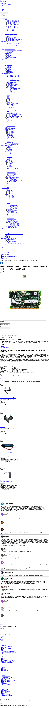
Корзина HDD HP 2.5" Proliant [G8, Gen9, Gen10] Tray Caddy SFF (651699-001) (9, 398)
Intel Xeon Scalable (11, 126)
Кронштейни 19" (10, 211)
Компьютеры (5, 41)
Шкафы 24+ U (10, 198)
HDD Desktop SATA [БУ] (12, 85)
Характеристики (6, 347)
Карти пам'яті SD (8, 64)
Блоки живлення (8, 120)
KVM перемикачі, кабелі (12, 178)
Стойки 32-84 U (10, 193)
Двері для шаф (10, 200)
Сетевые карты (8, 106)
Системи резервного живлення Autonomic (14, 234)
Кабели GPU (10, 136)
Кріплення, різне (10, 218)
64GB (8, 100)
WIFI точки (7, 154)
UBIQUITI (9, 148)
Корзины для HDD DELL (12, 103)
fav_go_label (2, 271)
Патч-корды (9, 163)
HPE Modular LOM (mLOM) (13, 115)
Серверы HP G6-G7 (11, 31)
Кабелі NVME (10, 135)
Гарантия (4, 645)
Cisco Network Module (12, 113)
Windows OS (10, 51)
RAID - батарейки (13, 90)
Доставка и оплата (6, 4)
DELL (6, 19)
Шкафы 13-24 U (10, 197)
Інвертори (7, 229)
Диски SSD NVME (11, 83)
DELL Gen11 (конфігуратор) (13, 24)
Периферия (7, 138)
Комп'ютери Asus (8, 47)
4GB (8, 96)
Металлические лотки (12, 222)
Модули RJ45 (10, 165)
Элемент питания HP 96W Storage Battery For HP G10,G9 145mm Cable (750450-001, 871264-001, (8, 454)
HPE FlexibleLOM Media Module (14, 114)
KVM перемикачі (13, 179)
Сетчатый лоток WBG (14, 224)
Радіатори (9, 71)
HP (5, 25)
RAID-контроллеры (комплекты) (14, 88)
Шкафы (6, 194)
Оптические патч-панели (12, 174)
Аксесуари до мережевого (10, 187)
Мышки (8, 141)
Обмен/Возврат (8, 646)
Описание (4, 346)
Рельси (6, 61)
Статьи (3, 650)
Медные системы (8, 161)
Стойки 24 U (10, 190)
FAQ (3, 653)
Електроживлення (6, 228)
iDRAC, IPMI (7, 68)
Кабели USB (10, 134)
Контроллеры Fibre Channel (13, 144)
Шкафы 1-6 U (10, 195)
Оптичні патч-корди (11, 173)
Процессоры (7, 124)
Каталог (4, 250)
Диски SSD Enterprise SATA (13, 75)
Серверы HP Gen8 (11, 30)
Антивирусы (7, 58)
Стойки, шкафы (5, 188)
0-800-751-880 (3, 1)
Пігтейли (9, 176)
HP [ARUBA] (10, 149)
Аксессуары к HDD (9, 129)
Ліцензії (9, 69)
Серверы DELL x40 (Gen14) (13, 21)
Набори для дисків (9, 66)
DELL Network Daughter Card (13, 110)
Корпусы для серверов (10, 128)
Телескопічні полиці (14, 205)
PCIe (8, 111)
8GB (8, 97)
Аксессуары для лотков (12, 227)
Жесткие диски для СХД (15, 80)
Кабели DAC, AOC (14, 170)
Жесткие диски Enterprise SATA (14, 77)
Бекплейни (9, 67)
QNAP (8, 36)
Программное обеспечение (8, 49)
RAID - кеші (12, 92)
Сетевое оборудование (7, 145)
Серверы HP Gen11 (11, 26)
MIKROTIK (9, 150)
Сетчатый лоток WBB (14, 225)
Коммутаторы (8, 147)
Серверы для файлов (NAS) (13, 40)
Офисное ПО (8, 55)
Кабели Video (10, 133)
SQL (8, 54)
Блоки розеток (10, 209)
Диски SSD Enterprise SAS (13, 76)
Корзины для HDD (9, 102)
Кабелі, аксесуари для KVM (16, 180)
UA (3, 9)
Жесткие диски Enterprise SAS (14, 81)
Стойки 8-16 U (10, 192)
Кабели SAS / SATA (11, 137)
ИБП (6, 231)
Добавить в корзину (4, 324)
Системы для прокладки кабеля (12, 221)
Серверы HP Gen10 (11, 28)
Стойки (6, 189)
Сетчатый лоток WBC (14, 223)
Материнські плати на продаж (11, 117)
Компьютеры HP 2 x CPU (12, 45)
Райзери (6, 60)
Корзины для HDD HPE (12, 104)
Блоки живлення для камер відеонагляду (16, 243)
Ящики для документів (12, 216)
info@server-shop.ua (7, 634)
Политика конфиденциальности (9, 652)
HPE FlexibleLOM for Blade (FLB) (14, 116)
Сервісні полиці (13, 207)
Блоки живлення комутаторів (13, 183)
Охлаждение (7, 70)
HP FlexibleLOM (10, 107)
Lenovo (6, 46)
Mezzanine (9, 112)
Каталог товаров (4, 13)
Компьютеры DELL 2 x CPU (13, 43)
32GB (8, 99)
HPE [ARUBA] (10, 158)
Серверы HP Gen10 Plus (12, 27)
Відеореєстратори (9, 244)
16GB (8, 98)
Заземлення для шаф (12, 219)
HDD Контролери (8, 86)
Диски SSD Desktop (11, 82)
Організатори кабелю (12, 210)
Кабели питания (10, 131)
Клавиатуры (10, 142)
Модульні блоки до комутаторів (14, 184)
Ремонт (4, 3)
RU (3, 10)
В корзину (2, 402)
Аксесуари (9, 214)
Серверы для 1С (11, 38)
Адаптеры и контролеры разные (12, 143)
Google (1, 639)
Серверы (4, 18)
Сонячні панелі (8, 237)
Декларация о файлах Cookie (8, 651)
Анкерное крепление (11, 226)
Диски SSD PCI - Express (12, 84)
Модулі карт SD (8, 65)
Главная (4, 247)
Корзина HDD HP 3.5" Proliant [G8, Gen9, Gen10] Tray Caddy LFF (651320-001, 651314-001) (9, 426)
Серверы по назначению (10, 37)
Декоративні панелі (9, 62)
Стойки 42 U (10, 191)
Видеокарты (7, 127)
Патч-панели (10, 164)
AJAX (8, 240)
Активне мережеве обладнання (12, 177)
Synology (9, 35)
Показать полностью (4, 378)
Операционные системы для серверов (13, 50)
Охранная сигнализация (10, 239)
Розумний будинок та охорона (9, 238)
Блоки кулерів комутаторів (13, 182)
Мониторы (9, 139)
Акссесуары (7, 202)
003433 (7, 330)
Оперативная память (9, 93)
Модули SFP (12, 169)
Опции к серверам (6, 59)
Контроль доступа (9, 245)
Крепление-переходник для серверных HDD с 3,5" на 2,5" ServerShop (8, 481)
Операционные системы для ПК (12, 57)
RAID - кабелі (12, 91)
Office (8, 56)
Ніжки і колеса (10, 220)
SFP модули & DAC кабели (13, 168)
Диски (6, 74)
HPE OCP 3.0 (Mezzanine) (13, 108)
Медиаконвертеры (11, 172)
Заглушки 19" (10, 215)
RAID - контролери (14, 89)
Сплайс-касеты (10, 175)
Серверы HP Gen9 (11, 29)
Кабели (6, 130)
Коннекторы (9, 166)
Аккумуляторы (8, 235)
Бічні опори (12, 204)
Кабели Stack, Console (12, 181)
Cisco (8, 159)
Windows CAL (10, 52)
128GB (8, 101)
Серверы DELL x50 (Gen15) (13, 20)
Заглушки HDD (10, 105)
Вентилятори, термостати (13, 213)
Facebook (2, 640)
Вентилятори (10, 72)
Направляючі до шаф (12, 212)
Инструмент (7, 146)
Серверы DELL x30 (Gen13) (13, 22)
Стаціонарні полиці (14, 206)
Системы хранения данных (11, 34)
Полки (8, 203)
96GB (8, 95)
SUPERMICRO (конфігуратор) (11, 33)
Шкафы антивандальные (12, 199)
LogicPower (9, 233)
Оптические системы (9, 167)
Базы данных (8, 53)
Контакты (4, 5)
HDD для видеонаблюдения (16, 79)
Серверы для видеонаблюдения (14, 39)
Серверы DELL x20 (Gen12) (13, 23)
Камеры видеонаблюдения (11, 241)
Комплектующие (6, 73)
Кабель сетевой (10, 162)
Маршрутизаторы (9, 151)
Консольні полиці (13, 208)
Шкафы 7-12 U (10, 196)
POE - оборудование (11, 185)
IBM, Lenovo (9, 123)
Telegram (2, 636)
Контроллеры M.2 (11, 87)
